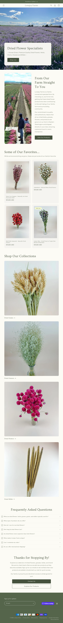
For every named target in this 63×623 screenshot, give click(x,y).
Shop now (13, 60)
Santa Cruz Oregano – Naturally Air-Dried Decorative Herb (17, 197)
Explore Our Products (31, 586)
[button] (3, 5)
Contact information (54, 617)
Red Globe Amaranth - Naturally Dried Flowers (16, 242)
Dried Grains (8, 318)
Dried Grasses (9, 378)
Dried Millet (8, 499)
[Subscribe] (33, 603)
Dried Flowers (9, 439)
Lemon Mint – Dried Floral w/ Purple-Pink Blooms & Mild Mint (44, 242)
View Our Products (43, 137)
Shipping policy (43, 617)
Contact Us (31, 581)
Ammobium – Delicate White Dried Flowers (45, 187)
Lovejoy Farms (17, 617)
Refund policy (34, 617)
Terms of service (55, 619)
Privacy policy (26, 617)
